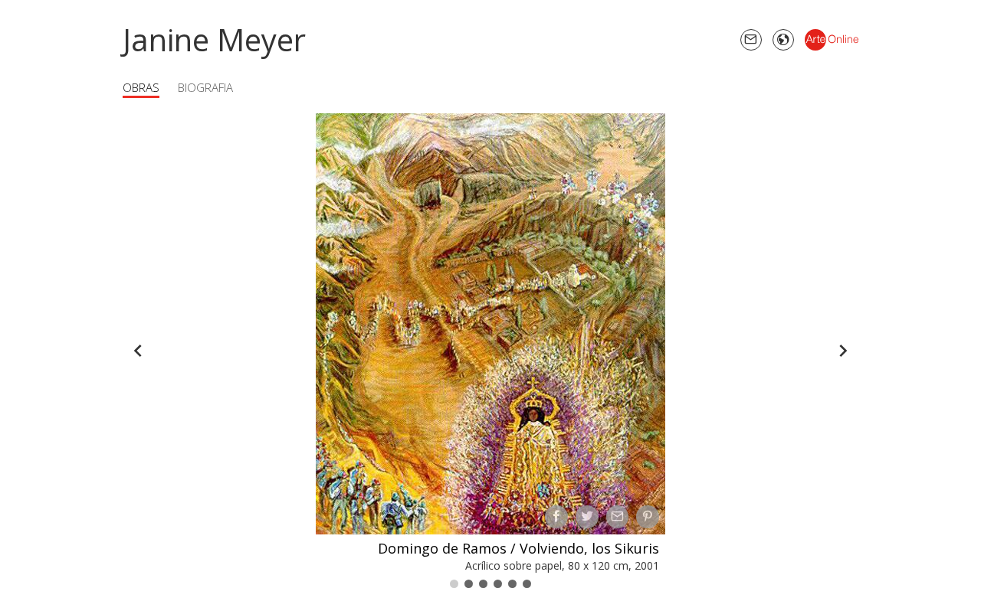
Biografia (205, 87)
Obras (141, 87)
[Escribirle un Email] (751, 40)
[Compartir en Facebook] (556, 516)
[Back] (138, 350)
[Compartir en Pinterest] (647, 516)
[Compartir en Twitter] (587, 516)
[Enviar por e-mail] (617, 516)
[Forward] (843, 350)
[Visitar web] (783, 40)
